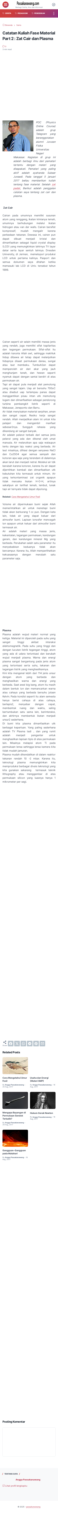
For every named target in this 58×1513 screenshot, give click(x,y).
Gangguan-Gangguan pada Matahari (14, 1152)
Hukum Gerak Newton (41, 1113)
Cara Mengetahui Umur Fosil (26, 496)
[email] (42, 1043)
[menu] (5, 5)
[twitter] (17, 1043)
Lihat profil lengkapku (16, 1485)
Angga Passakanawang (28, 1479)
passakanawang (33, 1507)
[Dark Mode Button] (54, 4)
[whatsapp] (23, 1043)
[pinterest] (36, 1043)
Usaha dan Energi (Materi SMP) (39, 1079)
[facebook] (10, 1043)
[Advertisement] (29, 84)
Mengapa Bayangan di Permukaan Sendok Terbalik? (14, 1115)
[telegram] (29, 1043)
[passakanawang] (29, 3)
